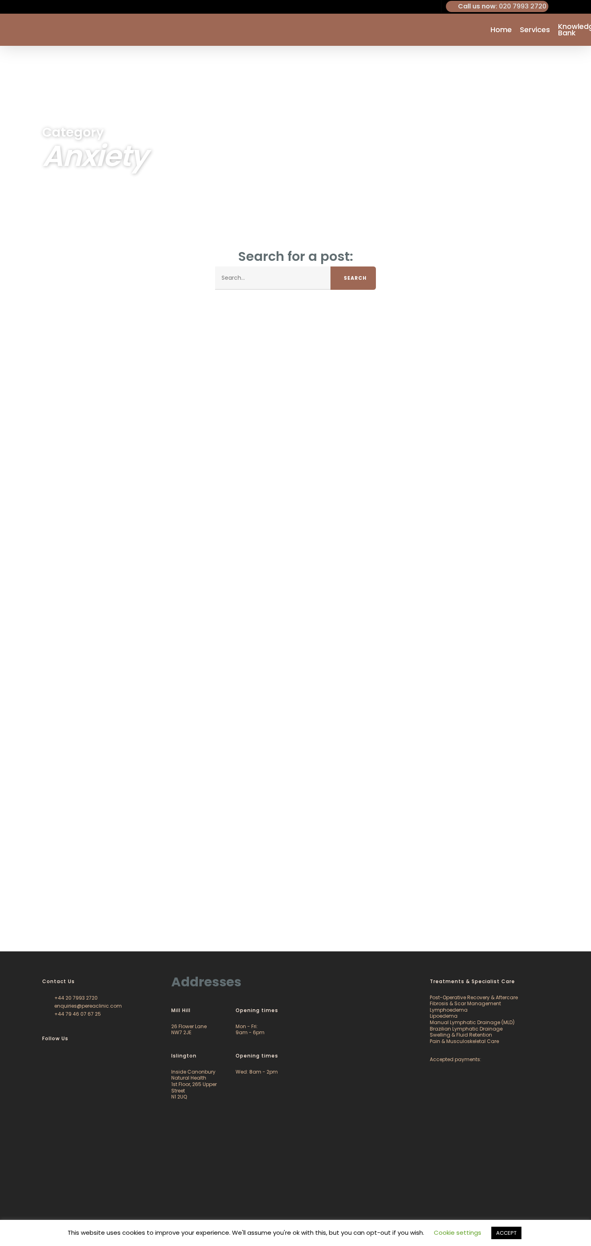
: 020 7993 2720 (502, 6)
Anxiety (28, 918)
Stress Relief (381, 918)
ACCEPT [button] (506, 1233)
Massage (55, 918)
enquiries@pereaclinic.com (87, 1005)
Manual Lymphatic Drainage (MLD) (472, 1022)
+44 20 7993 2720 (75, 997)
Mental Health (91, 918)
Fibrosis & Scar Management (465, 1003)
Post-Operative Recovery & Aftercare (474, 997)
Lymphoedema (449, 1009)
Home (501, 30)
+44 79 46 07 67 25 (77, 1013)
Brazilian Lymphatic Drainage (466, 1028)
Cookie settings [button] (457, 1232)
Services (535, 30)
